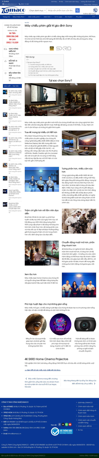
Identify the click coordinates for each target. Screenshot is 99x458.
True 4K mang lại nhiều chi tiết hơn (41, 64)
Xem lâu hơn (34, 73)
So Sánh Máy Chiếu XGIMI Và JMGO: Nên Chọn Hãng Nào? (15, 102)
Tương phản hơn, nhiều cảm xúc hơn (41, 66)
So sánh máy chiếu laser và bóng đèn (15, 91)
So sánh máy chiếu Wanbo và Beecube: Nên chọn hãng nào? (15, 166)
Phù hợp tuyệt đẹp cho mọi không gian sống (44, 75)
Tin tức (61, 1)
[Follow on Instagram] (4, 1)
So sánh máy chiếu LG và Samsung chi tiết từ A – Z (15, 128)
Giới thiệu (54, 1)
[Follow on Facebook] (2, 1)
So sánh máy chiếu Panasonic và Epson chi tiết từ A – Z (15, 140)
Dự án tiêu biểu (8, 21)
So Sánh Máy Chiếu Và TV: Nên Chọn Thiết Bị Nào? (15, 116)
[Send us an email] (8, 1)
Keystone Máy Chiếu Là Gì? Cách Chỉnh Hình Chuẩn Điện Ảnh (14, 205)
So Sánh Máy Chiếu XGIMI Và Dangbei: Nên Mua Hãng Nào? (14, 179)
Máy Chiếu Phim (18, 17)
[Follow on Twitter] (6, 1)
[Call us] (66, 424)
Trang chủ (6, 17)
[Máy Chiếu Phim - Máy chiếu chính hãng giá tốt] (13, 10)
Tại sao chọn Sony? (33, 62)
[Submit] (77, 10)
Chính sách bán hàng (72, 1)
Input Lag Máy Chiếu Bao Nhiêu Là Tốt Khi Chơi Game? (14, 192)
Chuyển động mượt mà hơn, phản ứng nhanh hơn (46, 71)
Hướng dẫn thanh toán (88, 1)
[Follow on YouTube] (70, 424)
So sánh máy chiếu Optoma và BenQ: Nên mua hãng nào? (15, 153)
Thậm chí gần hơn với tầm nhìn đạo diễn (43, 69)
